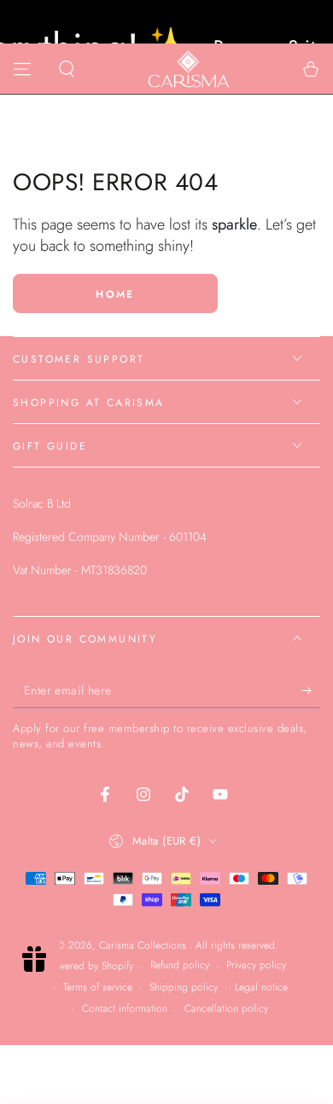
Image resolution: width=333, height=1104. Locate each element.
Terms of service (97, 987)
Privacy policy (256, 965)
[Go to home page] (189, 69)
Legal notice (261, 987)
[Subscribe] (310, 691)
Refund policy (179, 965)
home (115, 294)
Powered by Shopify (90, 966)
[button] (66, 69)
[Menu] (22, 69)
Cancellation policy (226, 1009)
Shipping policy (183, 987)
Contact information (124, 1009)
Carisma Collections (144, 945)
